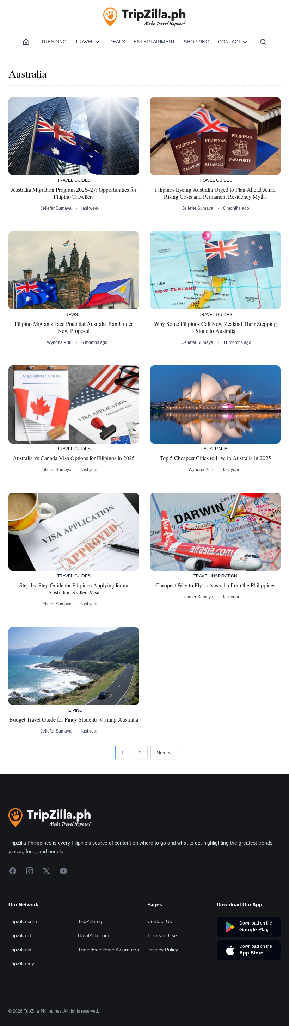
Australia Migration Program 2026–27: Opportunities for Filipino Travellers (73, 193)
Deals (117, 41)
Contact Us (159, 921)
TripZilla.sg (90, 921)
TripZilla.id (19, 935)
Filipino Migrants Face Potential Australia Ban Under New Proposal (73, 327)
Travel (84, 41)
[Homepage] (26, 42)
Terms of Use (162, 935)
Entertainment (154, 41)
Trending (54, 41)
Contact (229, 41)
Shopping (196, 41)
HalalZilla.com (93, 935)
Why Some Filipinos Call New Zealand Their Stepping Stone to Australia (215, 327)
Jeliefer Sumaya (56, 208)
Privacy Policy (162, 949)
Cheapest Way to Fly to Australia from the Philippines (215, 585)
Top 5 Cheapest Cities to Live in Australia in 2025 (215, 458)
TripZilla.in (19, 949)
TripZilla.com (22, 921)
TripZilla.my (21, 963)
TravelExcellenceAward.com (109, 949)
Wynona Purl (59, 342)
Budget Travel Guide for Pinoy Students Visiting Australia (73, 719)
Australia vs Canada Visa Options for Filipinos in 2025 (74, 458)
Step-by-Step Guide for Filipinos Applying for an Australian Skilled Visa (73, 589)
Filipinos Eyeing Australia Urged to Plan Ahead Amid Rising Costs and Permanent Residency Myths (215, 193)
